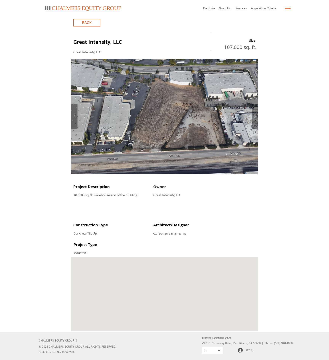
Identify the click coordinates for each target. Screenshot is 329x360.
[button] (288, 8)
